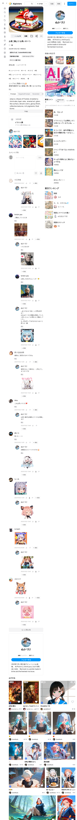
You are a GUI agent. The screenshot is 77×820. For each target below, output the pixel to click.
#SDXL (23, 79)
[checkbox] (15, 173)
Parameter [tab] (36, 94)
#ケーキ (23, 70)
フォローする (26, 660)
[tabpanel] (26, 105)
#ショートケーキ (14, 70)
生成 (52, 4)
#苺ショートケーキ (15, 74)
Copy (26, 111)
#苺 (36, 70)
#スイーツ (16, 79)
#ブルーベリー (27, 74)
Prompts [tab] (13, 94)
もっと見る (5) (26, 630)
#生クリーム (37, 74)
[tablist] (28, 94)
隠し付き (19, 173)
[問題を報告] (30, 183)
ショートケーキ (21, 65)
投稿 (58, 4)
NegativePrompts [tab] (24, 94)
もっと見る (70, 100)
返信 (36, 183)
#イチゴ (30, 70)
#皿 (10, 79)
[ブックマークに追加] (32, 36)
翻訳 (10, 89)
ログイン (72, 4)
